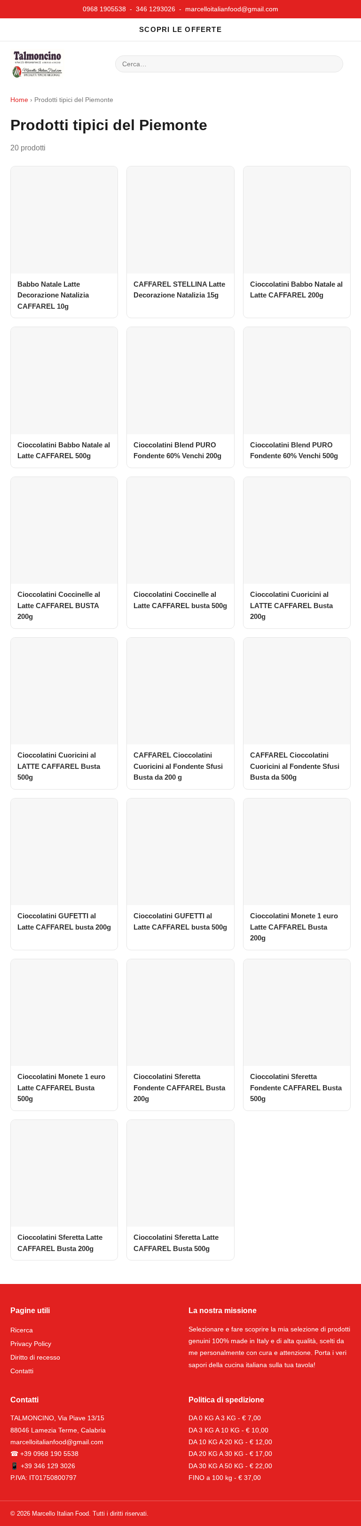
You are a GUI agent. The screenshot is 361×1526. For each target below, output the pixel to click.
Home (19, 99)
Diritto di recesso (35, 1357)
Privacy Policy (30, 1343)
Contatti (21, 1371)
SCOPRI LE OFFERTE (180, 29)
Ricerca (21, 1330)
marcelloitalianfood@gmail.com (231, 9)
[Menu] (86, 64)
